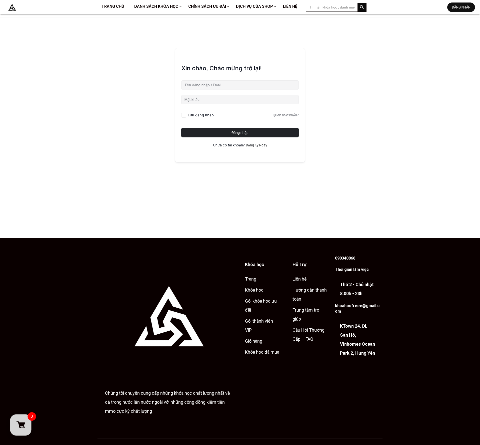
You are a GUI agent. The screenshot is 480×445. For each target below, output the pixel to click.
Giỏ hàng (253, 341)
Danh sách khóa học (156, 6)
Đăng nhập (461, 7)
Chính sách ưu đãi (207, 6)
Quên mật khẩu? (286, 115)
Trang (250, 279)
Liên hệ (290, 6)
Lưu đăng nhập (201, 115)
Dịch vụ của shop (254, 6)
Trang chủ (113, 6)
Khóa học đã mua (262, 352)
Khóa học (254, 290)
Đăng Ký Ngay (256, 145)
